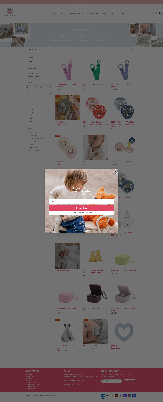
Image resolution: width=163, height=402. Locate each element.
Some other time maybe (81, 212)
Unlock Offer (81, 208)
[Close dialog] (116, 172)
